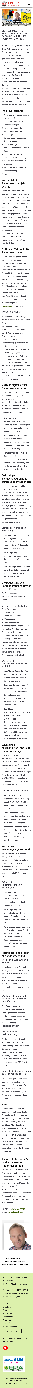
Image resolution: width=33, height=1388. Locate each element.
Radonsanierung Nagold (12, 1259)
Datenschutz (8, 1317)
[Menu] (29, 3)
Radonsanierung (8, 306)
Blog (5, 1310)
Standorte (7, 1307)
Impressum (7, 1313)
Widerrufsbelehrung (11, 1326)
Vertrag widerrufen (12, 1331)
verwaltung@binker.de (17, 1212)
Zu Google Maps (17, 1297)
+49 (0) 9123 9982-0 (17, 1209)
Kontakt (6, 1304)
